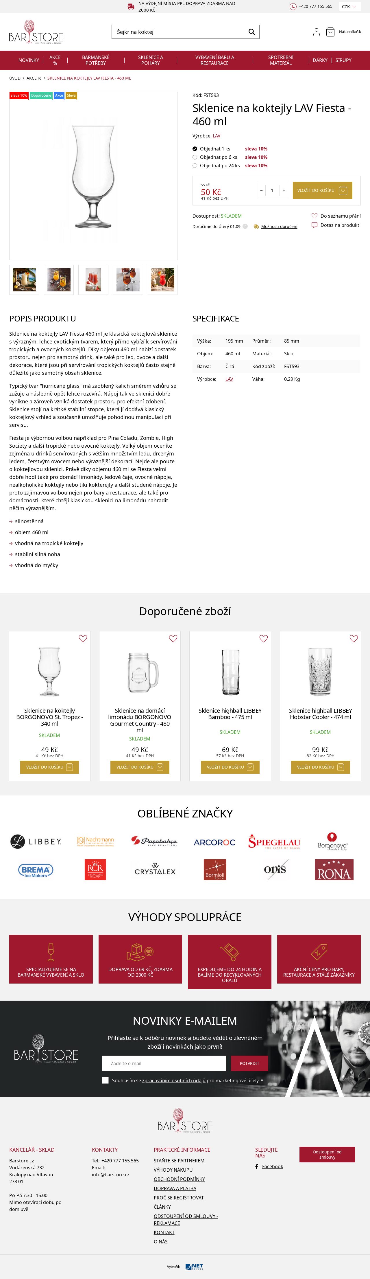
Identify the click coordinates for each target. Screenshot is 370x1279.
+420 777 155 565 (120, 1160)
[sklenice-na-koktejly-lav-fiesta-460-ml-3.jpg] (128, 280)
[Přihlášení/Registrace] (316, 32)
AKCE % (55, 60)
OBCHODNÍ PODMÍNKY (179, 1179)
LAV (217, 136)
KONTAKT (164, 1232)
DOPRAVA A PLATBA (175, 1188)
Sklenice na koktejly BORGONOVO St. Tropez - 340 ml (49, 717)
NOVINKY (28, 60)
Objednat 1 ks (215, 148)
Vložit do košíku (315, 190)
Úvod (14, 78)
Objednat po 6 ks (218, 157)
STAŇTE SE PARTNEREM (179, 1160)
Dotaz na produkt (340, 225)
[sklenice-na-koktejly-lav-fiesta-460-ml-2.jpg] (93, 280)
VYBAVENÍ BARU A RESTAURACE (214, 60)
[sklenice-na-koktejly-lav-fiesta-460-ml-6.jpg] (24, 280)
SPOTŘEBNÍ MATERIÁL (280, 60)
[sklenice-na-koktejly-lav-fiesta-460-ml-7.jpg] (163, 280)
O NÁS (161, 1241)
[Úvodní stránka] (36, 32)
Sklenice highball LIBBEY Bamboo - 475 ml (230, 714)
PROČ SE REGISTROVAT (179, 1198)
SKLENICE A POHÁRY (150, 60)
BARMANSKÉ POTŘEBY (96, 60)
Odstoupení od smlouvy (327, 1154)
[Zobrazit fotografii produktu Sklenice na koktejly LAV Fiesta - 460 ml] (93, 176)
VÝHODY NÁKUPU (173, 1170)
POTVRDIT (249, 1063)
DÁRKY (320, 60)
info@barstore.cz (111, 1174)
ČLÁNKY (162, 1207)
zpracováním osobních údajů (174, 1080)
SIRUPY (344, 60)
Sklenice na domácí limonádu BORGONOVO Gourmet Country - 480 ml (139, 720)
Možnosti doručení (279, 226)
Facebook (272, 1166)
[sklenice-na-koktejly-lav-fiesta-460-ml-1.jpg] (59, 280)
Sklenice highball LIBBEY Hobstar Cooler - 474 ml (320, 714)
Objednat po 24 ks (220, 165)
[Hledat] (252, 32)
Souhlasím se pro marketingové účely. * (187, 1080)
